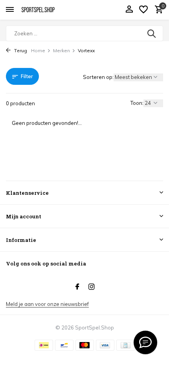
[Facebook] (77, 287)
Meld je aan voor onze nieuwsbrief (47, 304)
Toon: (136, 103)
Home (38, 50)
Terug (20, 50)
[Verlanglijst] (143, 10)
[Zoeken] (152, 33)
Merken (61, 50)
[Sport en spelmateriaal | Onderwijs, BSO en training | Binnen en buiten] (42, 10)
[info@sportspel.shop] (145, 342)
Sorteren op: (98, 77)
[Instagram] (91, 287)
